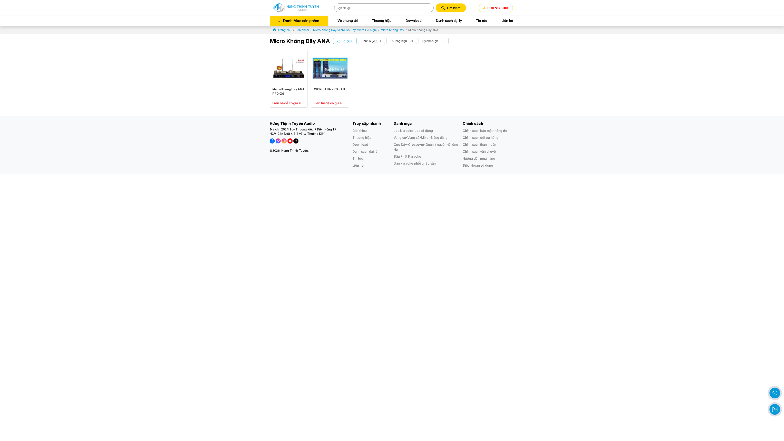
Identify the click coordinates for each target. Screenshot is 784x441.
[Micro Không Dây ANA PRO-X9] (288, 53)
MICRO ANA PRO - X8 (329, 89)
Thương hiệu (382, 21)
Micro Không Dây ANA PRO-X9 (288, 91)
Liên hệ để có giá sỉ (286, 103)
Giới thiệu (359, 131)
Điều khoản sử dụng (478, 165)
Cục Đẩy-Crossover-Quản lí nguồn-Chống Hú (426, 147)
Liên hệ (507, 21)
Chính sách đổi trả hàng (480, 138)
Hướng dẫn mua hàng (479, 158)
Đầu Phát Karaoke (407, 156)
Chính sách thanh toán (479, 145)
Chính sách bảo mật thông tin (485, 131)
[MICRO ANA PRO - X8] (330, 53)
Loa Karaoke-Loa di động (413, 131)
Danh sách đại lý (449, 21)
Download (414, 21)
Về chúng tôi (347, 21)
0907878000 (498, 8)
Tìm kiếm (453, 8)
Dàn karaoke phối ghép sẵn (415, 163)
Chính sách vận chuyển (480, 151)
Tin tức (481, 21)
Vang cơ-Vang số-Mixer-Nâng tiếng (421, 138)
